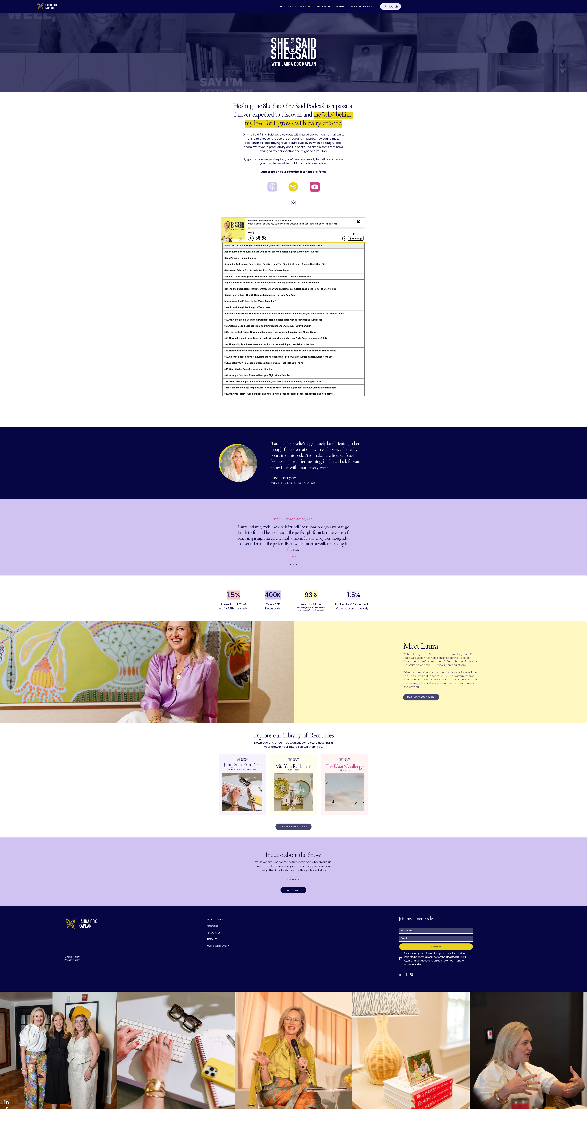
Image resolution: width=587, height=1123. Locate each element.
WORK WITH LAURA (218, 946)
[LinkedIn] (6, 1102)
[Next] (570, 537)
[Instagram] (6, 1117)
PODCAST (212, 926)
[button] (293, 890)
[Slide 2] (293, 564)
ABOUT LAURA (215, 919)
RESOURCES (214, 932)
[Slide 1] (290, 564)
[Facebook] (6, 1109)
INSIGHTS (212, 939)
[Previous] (16, 537)
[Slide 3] (296, 564)
